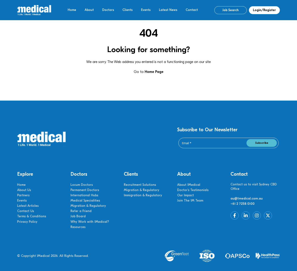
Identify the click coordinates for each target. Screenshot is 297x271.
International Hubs (84, 195)
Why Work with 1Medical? (90, 222)
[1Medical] (34, 10)
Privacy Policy (27, 222)
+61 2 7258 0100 (243, 204)
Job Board (78, 216)
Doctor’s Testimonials (193, 190)
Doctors (108, 10)
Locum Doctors (82, 185)
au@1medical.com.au (247, 198)
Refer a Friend (81, 211)
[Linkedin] (246, 215)
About (89, 10)
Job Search (230, 10)
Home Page (154, 72)
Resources (78, 227)
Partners (23, 195)
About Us (24, 190)
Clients (127, 10)
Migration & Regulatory (88, 206)
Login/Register (264, 10)
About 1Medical (188, 185)
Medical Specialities (85, 200)
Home (72, 10)
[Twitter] (268, 215)
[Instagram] (257, 215)
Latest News (168, 10)
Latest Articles (28, 206)
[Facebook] (235, 215)
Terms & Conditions (31, 216)
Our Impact (185, 195)
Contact (192, 10)
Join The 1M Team (190, 200)
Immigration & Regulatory (143, 195)
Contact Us (25, 211)
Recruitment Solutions (140, 185)
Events (146, 10)
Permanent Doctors (85, 190)
